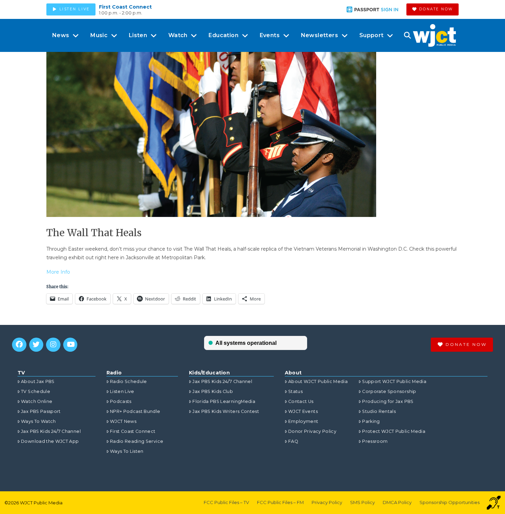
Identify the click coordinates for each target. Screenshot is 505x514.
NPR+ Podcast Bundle (135, 411)
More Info (58, 272)
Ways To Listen (127, 451)
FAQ (293, 441)
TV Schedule (35, 391)
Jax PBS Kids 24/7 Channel (51, 431)
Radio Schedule (128, 381)
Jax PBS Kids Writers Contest (225, 411)
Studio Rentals (379, 411)
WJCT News (123, 421)
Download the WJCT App (50, 441)
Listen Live (122, 391)
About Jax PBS (38, 381)
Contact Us (301, 401)
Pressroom (375, 441)
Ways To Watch (38, 421)
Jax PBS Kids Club (212, 391)
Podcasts (121, 401)
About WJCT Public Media (318, 381)
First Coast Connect (125, 7)
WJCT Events (303, 411)
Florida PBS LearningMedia (223, 401)
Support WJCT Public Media (394, 381)
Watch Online (36, 401)
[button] (407, 35)
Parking (371, 421)
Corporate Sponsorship (389, 391)
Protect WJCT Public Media (393, 431)
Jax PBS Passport (41, 411)
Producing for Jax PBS (387, 401)
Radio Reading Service (136, 441)
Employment (303, 421)
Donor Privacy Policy (312, 431)
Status (295, 391)
